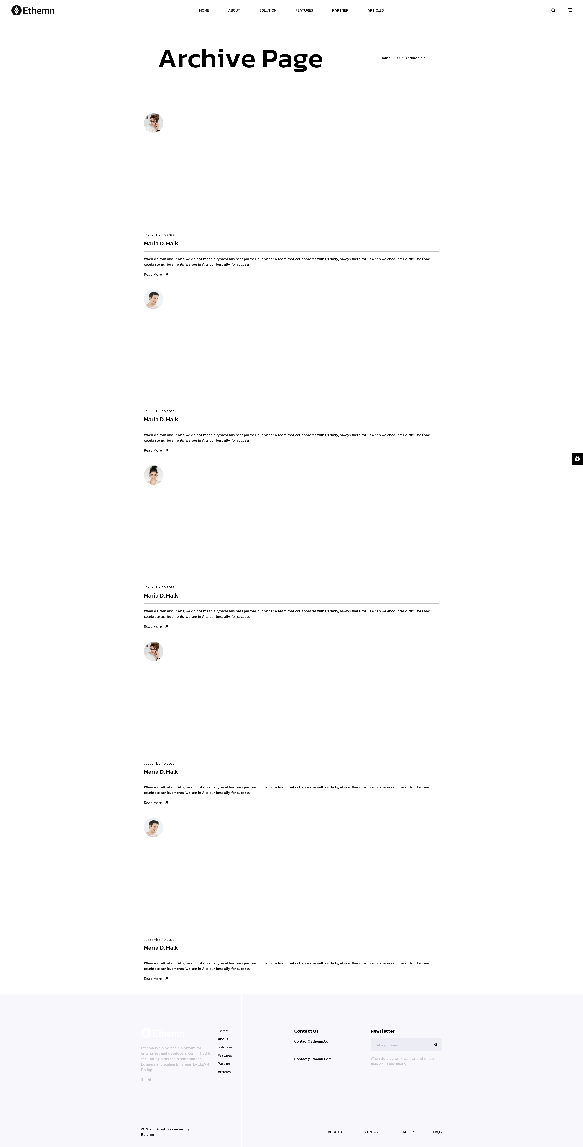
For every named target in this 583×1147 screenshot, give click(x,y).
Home (385, 58)
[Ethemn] (32, 10)
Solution (225, 1047)
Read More (153, 274)
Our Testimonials (411, 58)
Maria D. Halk (161, 244)
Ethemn (147, 1134)
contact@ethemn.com (313, 1059)
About (223, 1039)
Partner (224, 1063)
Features (225, 1055)
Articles (224, 1071)
